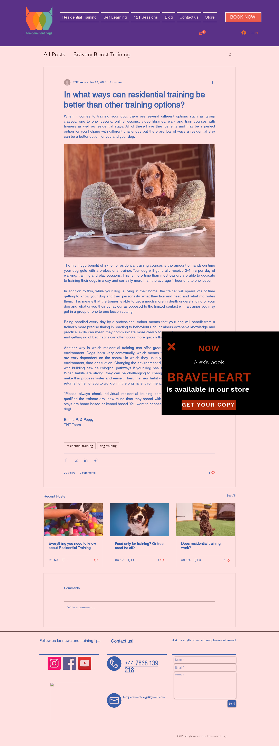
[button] (171, 347)
